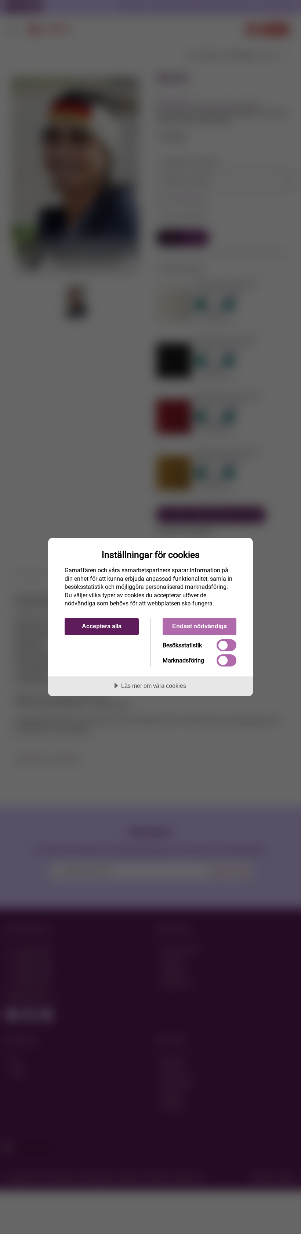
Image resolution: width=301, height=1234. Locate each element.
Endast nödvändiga (199, 626)
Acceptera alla (102, 626)
